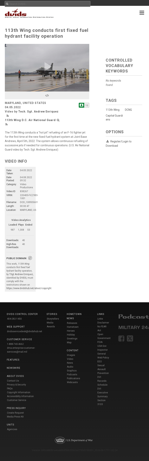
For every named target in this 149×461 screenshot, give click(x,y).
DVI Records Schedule (102, 381)
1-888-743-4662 (15, 344)
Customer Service (16, 400)
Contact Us (13, 380)
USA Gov (102, 346)
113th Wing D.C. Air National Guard (30, 120)
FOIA (99, 342)
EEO (99, 361)
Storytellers (53, 318)
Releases (72, 323)
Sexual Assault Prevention (103, 369)
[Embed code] (47, 95)
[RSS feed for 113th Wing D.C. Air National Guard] (6, 124)
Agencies (12, 429)
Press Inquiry (16, 408)
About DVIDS (15, 376)
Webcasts (72, 382)
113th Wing (113, 109)
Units (10, 424)
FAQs (10, 388)
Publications (73, 378)
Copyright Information (18, 392)
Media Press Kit (15, 416)
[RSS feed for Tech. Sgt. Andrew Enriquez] (8, 115)
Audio (70, 366)
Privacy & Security (16, 384)
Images (71, 355)
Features (13, 359)
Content (73, 350)
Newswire (13, 368)
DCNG (128, 109)
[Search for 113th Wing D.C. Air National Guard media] (58, 120)
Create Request (15, 412)
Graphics (72, 370)
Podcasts (72, 374)
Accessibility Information (20, 396)
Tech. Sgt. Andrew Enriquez (38, 111)
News (70, 363)
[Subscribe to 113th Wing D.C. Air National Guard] (81, 105)
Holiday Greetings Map (72, 338)
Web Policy (103, 357)
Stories (52, 314)
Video (70, 359)
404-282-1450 (14, 318)
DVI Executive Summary (102, 392)
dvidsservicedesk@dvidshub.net (24, 331)
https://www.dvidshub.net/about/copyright (28, 288)
